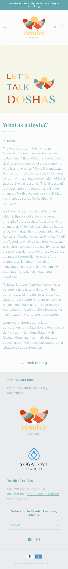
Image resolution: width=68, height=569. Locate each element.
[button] (5, 27)
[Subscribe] (56, 525)
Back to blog (36, 363)
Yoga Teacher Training (43, 494)
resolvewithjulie (28, 563)
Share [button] (11, 140)
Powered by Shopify (44, 563)
